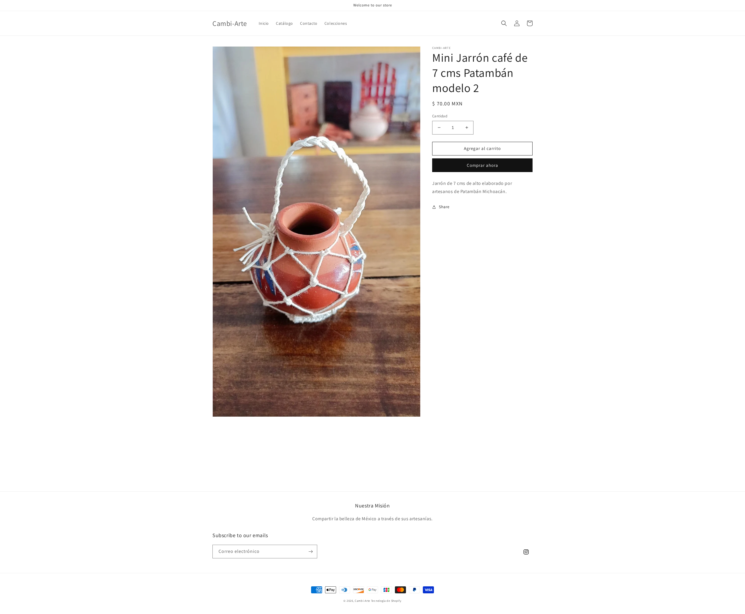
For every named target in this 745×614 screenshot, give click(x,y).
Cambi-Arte (362, 601)
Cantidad (439, 116)
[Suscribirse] (310, 551)
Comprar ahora (482, 165)
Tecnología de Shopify (386, 601)
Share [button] (444, 206)
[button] (504, 23)
